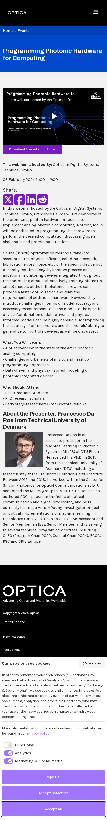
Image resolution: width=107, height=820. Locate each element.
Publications (12, 649)
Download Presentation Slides (32, 149)
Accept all (53, 809)
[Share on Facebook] (19, 202)
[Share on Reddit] (42, 202)
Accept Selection (53, 793)
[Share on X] (8, 202)
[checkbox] (18, 745)
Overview (94, 663)
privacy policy (38, 733)
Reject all (53, 777)
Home (8, 30)
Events (24, 30)
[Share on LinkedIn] (31, 202)
